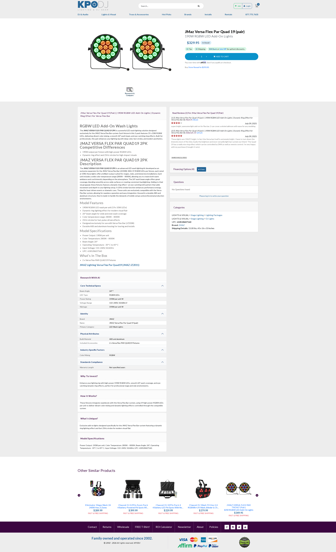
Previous (79, 495)
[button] (130, 92)
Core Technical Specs (90, 285)
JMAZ (182, 225)
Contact (92, 526)
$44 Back (213, 49)
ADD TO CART (222, 56)
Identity (84, 313)
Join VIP (222, 49)
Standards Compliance (91, 362)
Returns (107, 526)
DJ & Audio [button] (83, 14)
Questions (179, 182)
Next (257, 495)
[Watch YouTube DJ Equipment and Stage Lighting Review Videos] (245, 527)
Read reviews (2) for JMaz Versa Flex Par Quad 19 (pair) (197, 113)
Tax (189, 49)
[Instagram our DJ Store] (233, 527)
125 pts (199, 133)
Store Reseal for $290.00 (198, 67)
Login (248, 6)
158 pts (195, 120)
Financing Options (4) (184, 169)
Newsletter (184, 526)
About (200, 526)
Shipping (200, 49)
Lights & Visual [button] (109, 14)
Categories (179, 207)
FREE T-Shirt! (142, 526)
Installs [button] (208, 14)
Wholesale (123, 526)
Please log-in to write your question (214, 196)
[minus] (196, 56)
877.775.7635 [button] (251, 14)
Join (239, 6)
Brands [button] (187, 14)
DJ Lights (210, 218)
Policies (213, 526)
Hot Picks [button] (166, 14)
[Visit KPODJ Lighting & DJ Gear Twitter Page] (239, 527)
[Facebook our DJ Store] (227, 527)
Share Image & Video (179, 157)
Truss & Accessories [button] (139, 14)
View (202, 169)
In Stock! (206, 43)
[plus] (206, 56)
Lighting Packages (214, 215)
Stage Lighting (197, 215)
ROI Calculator (164, 526)
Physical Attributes (89, 333)
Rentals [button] (228, 14)
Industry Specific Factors (92, 350)
